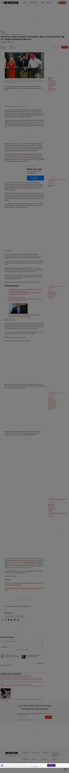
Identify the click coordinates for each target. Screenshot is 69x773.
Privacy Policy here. (35, 766)
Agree (51, 765)
